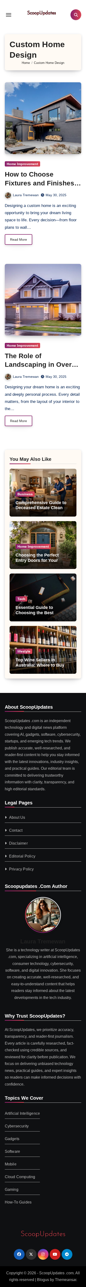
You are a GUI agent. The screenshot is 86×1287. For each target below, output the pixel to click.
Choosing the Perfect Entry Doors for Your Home (37, 560)
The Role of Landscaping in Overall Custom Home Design (42, 364)
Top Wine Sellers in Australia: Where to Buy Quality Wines (40, 665)
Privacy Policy (21, 869)
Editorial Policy (22, 856)
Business (25, 494)
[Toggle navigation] (8, 15)
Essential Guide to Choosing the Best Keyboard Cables (35, 612)
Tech (21, 599)
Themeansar (65, 1280)
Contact (15, 831)
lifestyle (23, 651)
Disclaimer (18, 843)
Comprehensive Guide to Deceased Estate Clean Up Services (43, 507)
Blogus (43, 1280)
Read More (18, 239)
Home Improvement (22, 164)
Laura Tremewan (26, 195)
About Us (17, 818)
